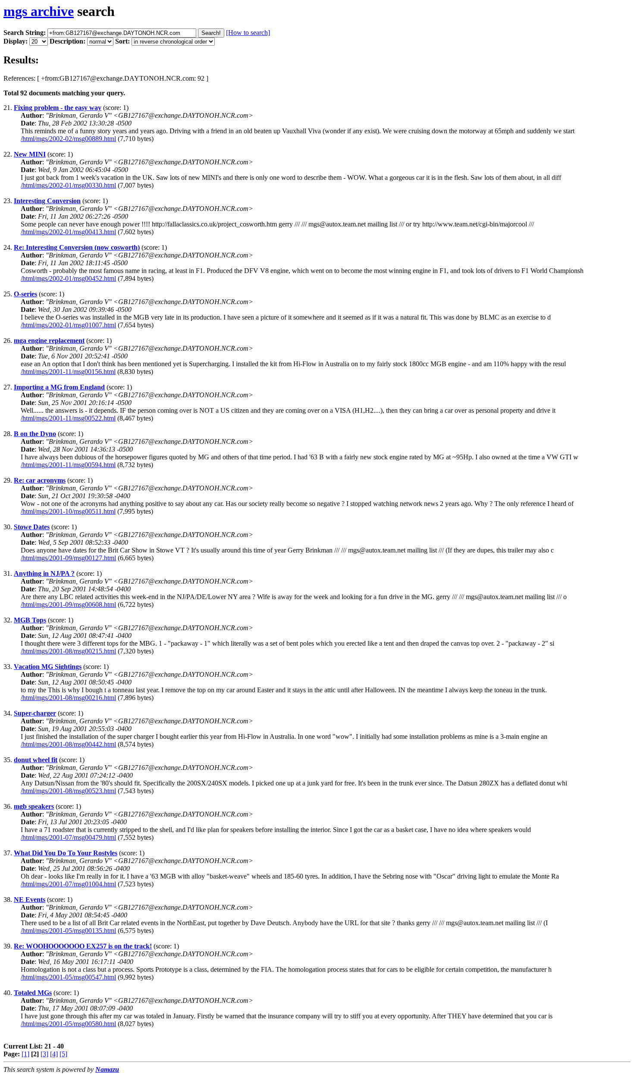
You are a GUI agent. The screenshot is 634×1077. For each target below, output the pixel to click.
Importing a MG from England (59, 387)
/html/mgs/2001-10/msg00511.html (68, 511)
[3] (44, 1054)
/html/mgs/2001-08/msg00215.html (68, 651)
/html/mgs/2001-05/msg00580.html (68, 1023)
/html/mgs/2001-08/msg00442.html (68, 744)
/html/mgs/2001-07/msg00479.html (68, 837)
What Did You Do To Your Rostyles (65, 853)
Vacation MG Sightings (48, 666)
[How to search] (248, 32)
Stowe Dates (32, 527)
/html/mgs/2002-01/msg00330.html (68, 185)
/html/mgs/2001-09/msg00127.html (68, 558)
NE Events (29, 899)
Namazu (107, 1069)
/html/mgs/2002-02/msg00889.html (68, 138)
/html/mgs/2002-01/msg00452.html (68, 278)
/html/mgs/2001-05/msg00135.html (68, 930)
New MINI (30, 154)
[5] (63, 1054)
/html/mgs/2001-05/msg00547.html (68, 977)
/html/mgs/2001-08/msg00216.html (68, 697)
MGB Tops (30, 620)
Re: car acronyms (40, 480)
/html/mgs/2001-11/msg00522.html (68, 418)
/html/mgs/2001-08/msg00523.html (68, 790)
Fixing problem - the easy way (57, 107)
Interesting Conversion (47, 200)
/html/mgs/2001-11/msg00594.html (68, 464)
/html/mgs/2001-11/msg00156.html (68, 371)
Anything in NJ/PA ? (44, 573)
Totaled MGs (33, 992)
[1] (25, 1054)
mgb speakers (34, 806)
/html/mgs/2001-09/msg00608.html (68, 604)
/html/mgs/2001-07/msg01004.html (68, 884)
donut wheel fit (35, 759)
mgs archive (38, 11)
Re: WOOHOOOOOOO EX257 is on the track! (83, 946)
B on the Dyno (35, 433)
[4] (54, 1054)
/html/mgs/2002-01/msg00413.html (68, 231)
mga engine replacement (49, 340)
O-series (25, 294)
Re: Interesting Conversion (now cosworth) (77, 247)
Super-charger (35, 713)
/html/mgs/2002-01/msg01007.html (68, 325)
